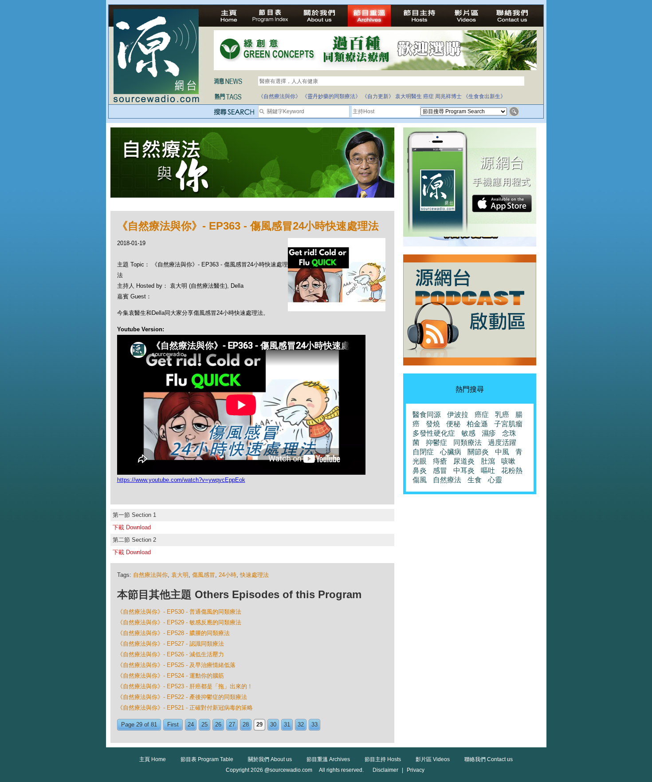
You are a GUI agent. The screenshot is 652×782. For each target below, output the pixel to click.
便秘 (453, 424)
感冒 (440, 470)
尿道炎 (464, 461)
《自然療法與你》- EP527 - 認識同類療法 (170, 643)
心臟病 (450, 452)
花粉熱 (511, 470)
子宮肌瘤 (508, 424)
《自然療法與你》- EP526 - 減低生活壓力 (170, 654)
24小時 (227, 575)
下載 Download (132, 527)
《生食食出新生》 (484, 96)
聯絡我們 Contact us (488, 759)
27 (232, 724)
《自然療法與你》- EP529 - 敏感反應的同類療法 (179, 622)
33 (314, 724)
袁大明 (180, 575)
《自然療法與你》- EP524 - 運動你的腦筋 (170, 675)
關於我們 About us (270, 759)
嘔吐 (488, 470)
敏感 (468, 433)
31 (287, 724)
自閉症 (423, 452)
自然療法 (447, 480)
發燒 (433, 424)
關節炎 (478, 452)
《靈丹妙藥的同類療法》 (331, 96)
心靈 (495, 480)
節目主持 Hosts (383, 759)
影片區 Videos (433, 759)
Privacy (415, 770)
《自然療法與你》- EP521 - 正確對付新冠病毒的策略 (185, 707)
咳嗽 (508, 461)
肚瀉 (488, 461)
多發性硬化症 (433, 433)
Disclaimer (385, 770)
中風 (502, 452)
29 (259, 724)
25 (204, 724)
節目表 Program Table (207, 759)
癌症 (428, 96)
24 (191, 724)
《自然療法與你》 (279, 96)
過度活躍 (502, 442)
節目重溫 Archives (328, 759)
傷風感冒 (203, 575)
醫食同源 (426, 414)
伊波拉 (457, 414)
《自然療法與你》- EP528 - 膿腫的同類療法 (173, 633)
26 (218, 724)
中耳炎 (464, 470)
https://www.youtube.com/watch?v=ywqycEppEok (181, 479)
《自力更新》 (378, 96)
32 (301, 724)
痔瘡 (440, 461)
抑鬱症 (436, 442)
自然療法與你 (150, 575)
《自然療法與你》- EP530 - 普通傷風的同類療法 (179, 611)
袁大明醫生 (408, 96)
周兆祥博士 (448, 96)
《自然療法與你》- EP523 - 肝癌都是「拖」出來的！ (185, 686)
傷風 (419, 480)
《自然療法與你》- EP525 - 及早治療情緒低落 (176, 665)
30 (273, 724)
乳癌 (502, 414)
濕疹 (489, 433)
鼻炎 (419, 470)
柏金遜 (477, 424)
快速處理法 (254, 575)
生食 (474, 480)
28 (246, 724)
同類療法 (467, 442)
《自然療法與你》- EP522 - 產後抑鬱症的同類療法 (182, 697)
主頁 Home (152, 759)
